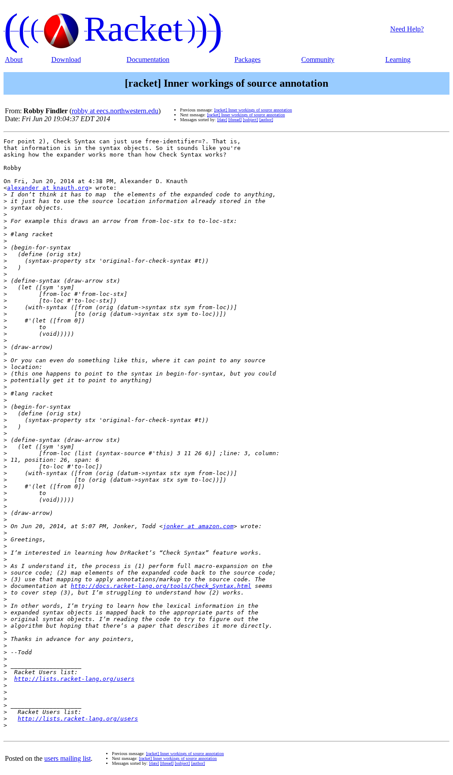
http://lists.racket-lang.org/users (74, 678)
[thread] (235, 119)
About (14, 59)
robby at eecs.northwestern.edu (115, 111)
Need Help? (407, 29)
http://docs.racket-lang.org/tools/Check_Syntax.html (161, 586)
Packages (247, 59)
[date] (222, 119)
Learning (398, 59)
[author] (266, 119)
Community (317, 59)
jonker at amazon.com (198, 526)
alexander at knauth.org (47, 187)
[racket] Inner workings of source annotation (253, 109)
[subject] (250, 119)
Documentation (148, 59)
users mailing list (67, 758)
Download (66, 59)
